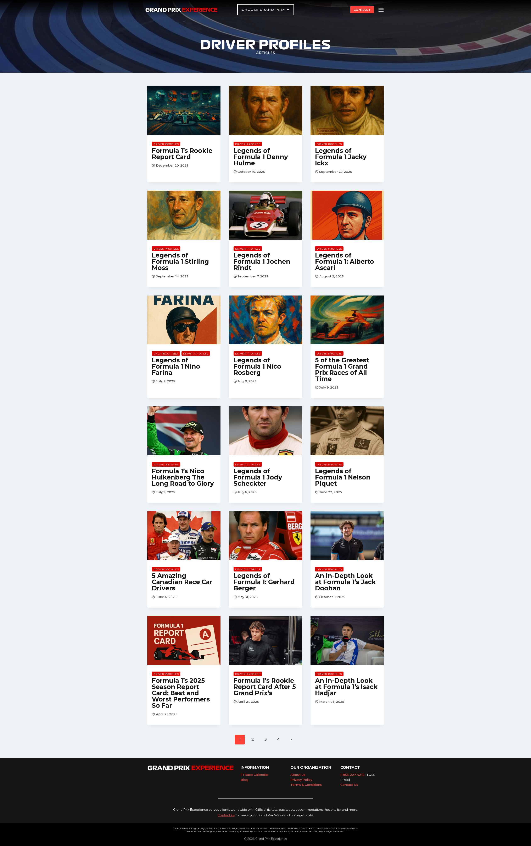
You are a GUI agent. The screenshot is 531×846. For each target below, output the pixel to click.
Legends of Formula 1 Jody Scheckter (258, 477)
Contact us (226, 815)
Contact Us (349, 785)
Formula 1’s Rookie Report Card (182, 154)
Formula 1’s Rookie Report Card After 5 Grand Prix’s (265, 687)
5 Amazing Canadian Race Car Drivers (182, 582)
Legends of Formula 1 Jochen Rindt (262, 261)
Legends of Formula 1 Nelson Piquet (342, 477)
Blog (244, 780)
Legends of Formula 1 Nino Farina (176, 366)
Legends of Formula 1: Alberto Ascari (344, 261)
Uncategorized (165, 353)
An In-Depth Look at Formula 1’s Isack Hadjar (346, 687)
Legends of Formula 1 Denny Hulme (261, 157)
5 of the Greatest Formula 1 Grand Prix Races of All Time (342, 369)
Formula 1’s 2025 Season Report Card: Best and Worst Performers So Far (181, 693)
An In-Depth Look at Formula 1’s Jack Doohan (345, 582)
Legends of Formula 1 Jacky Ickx (341, 157)
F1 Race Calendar (255, 775)
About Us (298, 775)
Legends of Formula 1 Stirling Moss (180, 261)
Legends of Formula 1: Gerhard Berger (264, 582)
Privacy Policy (301, 780)
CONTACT (362, 10)
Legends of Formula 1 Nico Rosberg (257, 366)
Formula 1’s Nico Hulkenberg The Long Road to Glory (183, 477)
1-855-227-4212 (352, 775)
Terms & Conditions (306, 785)
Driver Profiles (166, 144)
